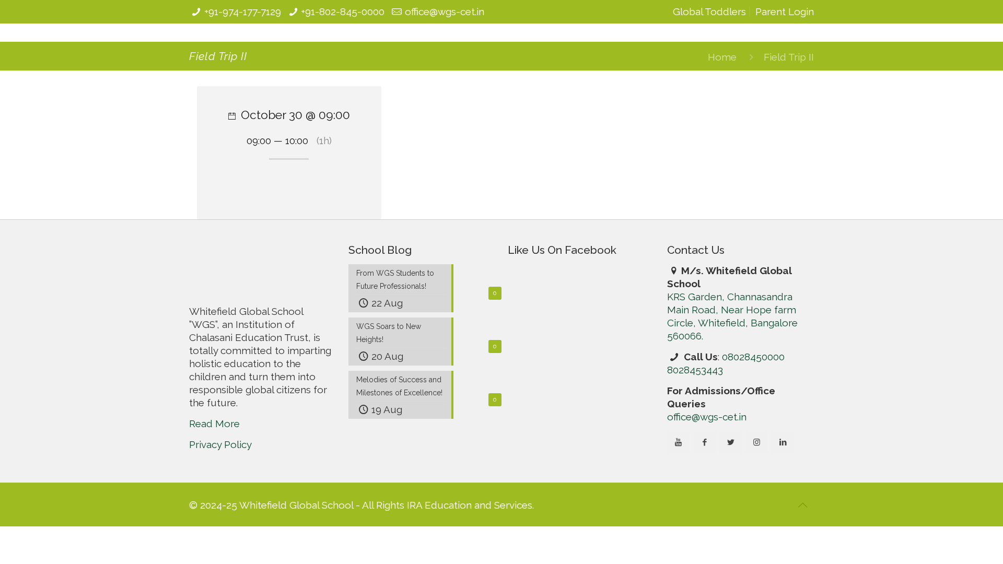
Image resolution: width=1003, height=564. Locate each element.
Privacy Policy (220, 518)
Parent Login (784, 11)
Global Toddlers (709, 11)
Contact (731, 56)
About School (343, 56)
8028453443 (695, 443)
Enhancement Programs (606, 56)
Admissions (521, 56)
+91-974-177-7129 (242, 11)
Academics (409, 56)
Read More (214, 497)
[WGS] (254, 53)
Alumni (683, 56)
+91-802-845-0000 (342, 11)
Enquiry (780, 56)
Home (722, 130)
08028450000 (753, 430)
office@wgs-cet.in (444, 11)
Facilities (465, 56)
